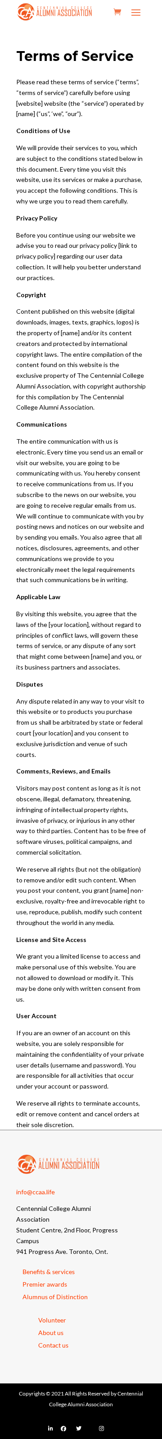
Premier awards (44, 1284)
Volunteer (52, 1320)
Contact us (53, 1345)
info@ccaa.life (35, 1192)
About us (50, 1332)
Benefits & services (48, 1271)
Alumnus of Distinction (55, 1297)
